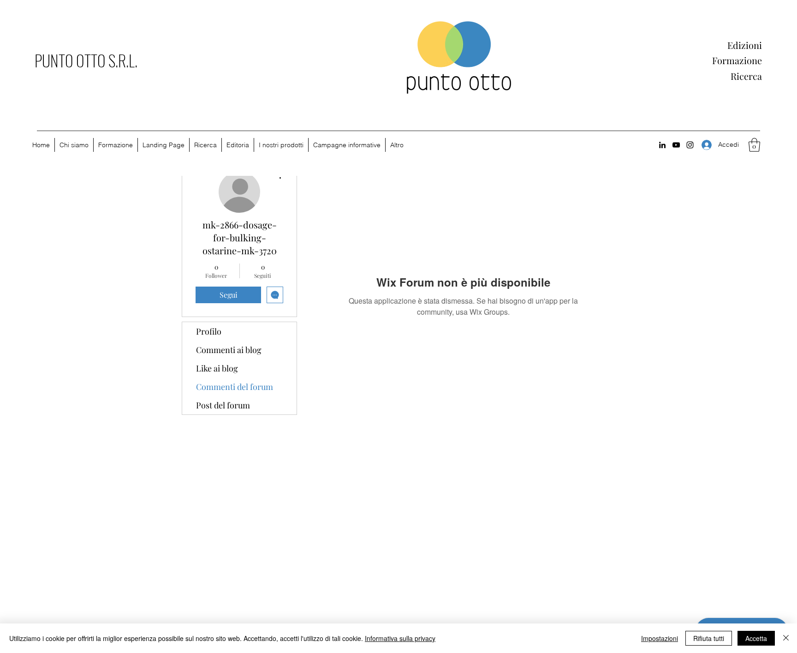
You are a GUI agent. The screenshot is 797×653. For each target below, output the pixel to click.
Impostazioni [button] (659, 638)
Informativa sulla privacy (400, 638)
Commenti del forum (234, 386)
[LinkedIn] (662, 145)
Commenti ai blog (229, 349)
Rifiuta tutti (708, 638)
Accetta (756, 638)
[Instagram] (690, 145)
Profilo (208, 331)
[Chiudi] (785, 638)
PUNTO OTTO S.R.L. (86, 60)
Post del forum (223, 405)
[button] (754, 145)
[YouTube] (676, 145)
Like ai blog (217, 368)
